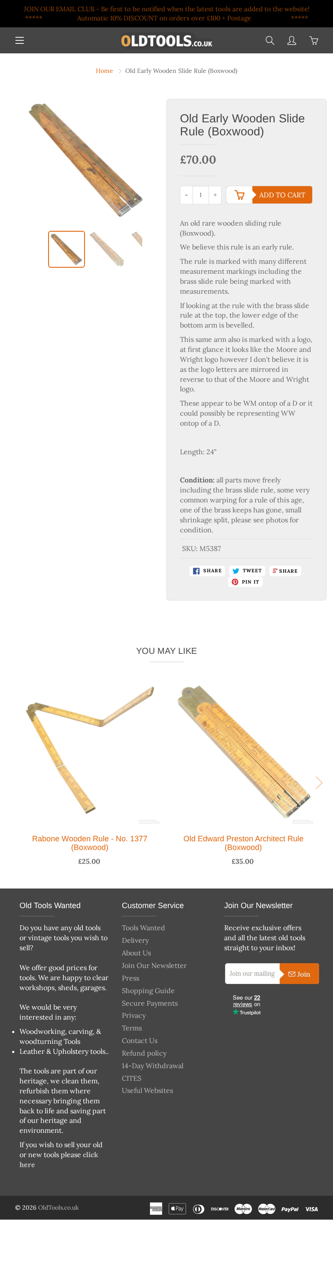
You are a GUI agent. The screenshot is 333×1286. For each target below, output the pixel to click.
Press (130, 978)
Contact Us (139, 1040)
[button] (12, 782)
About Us (136, 952)
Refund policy (144, 1053)
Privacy (134, 1015)
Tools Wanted (143, 927)
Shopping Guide (148, 990)
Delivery (135, 940)
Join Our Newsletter (154, 965)
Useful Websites (147, 1090)
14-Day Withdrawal (152, 1065)
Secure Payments (150, 1003)
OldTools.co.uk (58, 1207)
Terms (132, 1028)
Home (104, 71)
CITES (131, 1078)
